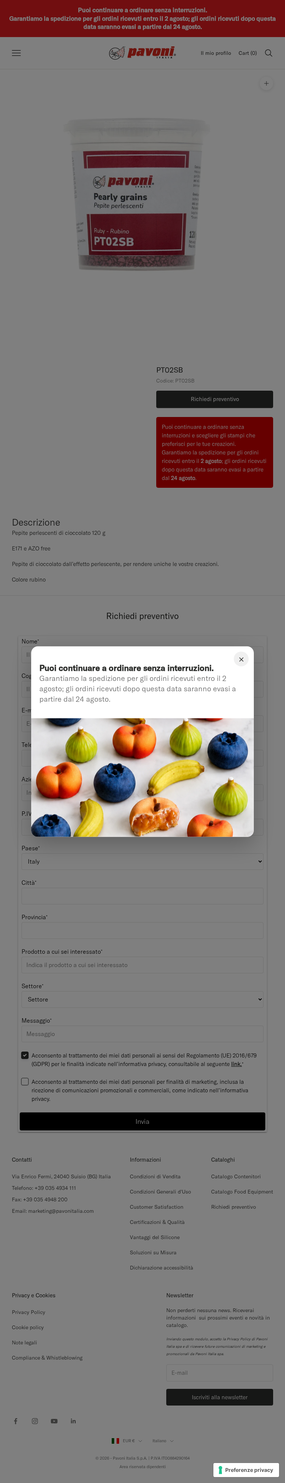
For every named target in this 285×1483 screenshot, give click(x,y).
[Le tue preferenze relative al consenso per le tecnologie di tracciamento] (246, 1470)
